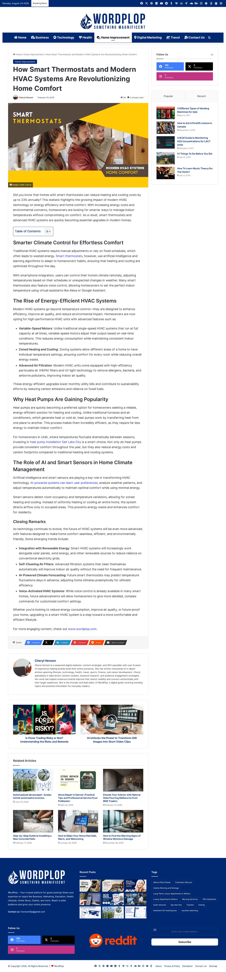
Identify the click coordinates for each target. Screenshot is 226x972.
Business (42, 37)
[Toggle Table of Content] (46, 231)
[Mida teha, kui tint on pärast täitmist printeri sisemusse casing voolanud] (90, 912)
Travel (175, 37)
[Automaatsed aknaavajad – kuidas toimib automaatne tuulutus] (33, 780)
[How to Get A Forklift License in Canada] (166, 128)
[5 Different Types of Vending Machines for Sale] (166, 113)
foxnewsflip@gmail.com (33, 911)
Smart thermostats (69, 256)
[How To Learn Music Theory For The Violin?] (166, 173)
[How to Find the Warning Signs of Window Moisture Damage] (123, 821)
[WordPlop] (113, 22)
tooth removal (159, 905)
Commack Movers (183, 882)
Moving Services (190, 899)
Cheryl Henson (26, 97)
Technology (65, 37)
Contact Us (196, 37)
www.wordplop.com (82, 629)
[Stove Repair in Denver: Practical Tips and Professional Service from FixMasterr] (78, 780)
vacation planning (189, 910)
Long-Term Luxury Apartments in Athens (171, 893)
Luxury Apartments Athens (165, 899)
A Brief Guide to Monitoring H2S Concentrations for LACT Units (193, 141)
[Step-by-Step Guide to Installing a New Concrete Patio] (33, 821)
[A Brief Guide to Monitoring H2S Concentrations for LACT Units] (166, 142)
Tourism (190, 905)
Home (21, 37)
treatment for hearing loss (165, 910)
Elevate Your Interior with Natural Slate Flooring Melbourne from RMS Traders (121, 797)
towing (201, 905)
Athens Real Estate (162, 882)
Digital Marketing (149, 37)
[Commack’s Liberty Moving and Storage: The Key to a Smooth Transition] (90, 886)
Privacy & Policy (172, 966)
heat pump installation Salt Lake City (55, 442)
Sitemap (213, 966)
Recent (201, 96)
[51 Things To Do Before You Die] (166, 158)
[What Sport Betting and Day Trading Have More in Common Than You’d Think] (90, 899)
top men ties (176, 905)
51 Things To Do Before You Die (194, 153)
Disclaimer (187, 966)
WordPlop (59, 966)
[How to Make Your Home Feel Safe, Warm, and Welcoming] (78, 821)
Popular (168, 96)
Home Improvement (115, 37)
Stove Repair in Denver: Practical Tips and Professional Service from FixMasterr (78, 797)
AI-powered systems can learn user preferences (64, 483)
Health (87, 37)
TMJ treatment (209, 899)
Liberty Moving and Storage (166, 888)
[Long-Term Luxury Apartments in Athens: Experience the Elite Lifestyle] (113, 886)
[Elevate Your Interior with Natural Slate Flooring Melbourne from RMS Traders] (123, 780)
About (159, 966)
